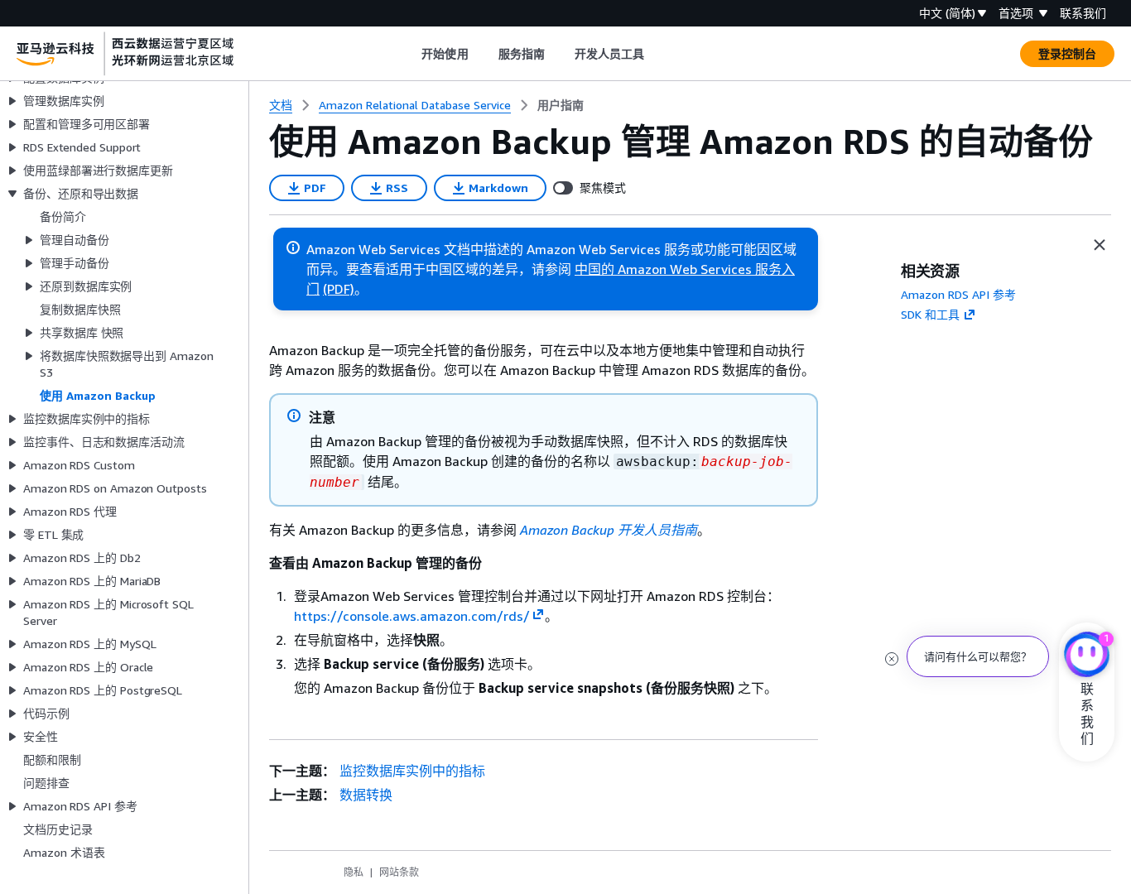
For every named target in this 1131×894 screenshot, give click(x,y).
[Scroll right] (657, 54)
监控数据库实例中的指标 (412, 770)
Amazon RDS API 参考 (958, 294)
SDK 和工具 (930, 314)
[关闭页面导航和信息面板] (1099, 245)
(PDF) (338, 289)
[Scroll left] (409, 54)
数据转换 (365, 794)
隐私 (353, 872)
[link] (560, 105)
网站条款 (399, 872)
